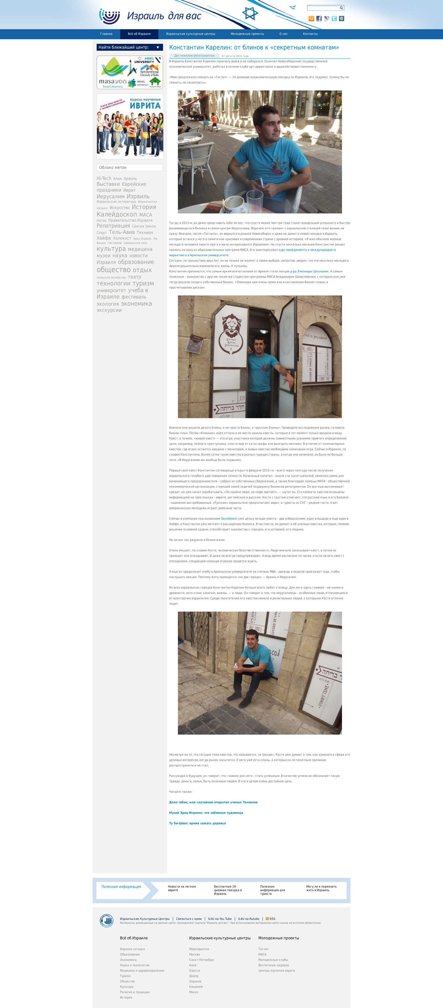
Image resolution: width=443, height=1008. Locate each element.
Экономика (128, 960)
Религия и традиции (135, 992)
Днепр (193, 976)
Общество (127, 981)
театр (134, 277)
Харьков (195, 981)
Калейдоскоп (117, 214)
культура (111, 248)
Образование (130, 954)
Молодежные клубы (273, 960)
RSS (272, 919)
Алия (117, 179)
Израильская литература (116, 201)
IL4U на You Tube (220, 919)
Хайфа (104, 238)
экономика (136, 303)
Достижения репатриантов (194, 55)
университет (111, 290)
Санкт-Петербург (202, 960)
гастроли (115, 243)
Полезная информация (121, 886)
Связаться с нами (189, 919)
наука (120, 255)
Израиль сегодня (132, 949)
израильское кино (135, 243)
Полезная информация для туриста (272, 890)
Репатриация (113, 225)
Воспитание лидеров (273, 965)
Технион (145, 232)
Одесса (194, 970)
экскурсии (109, 310)
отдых (142, 270)
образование (136, 262)
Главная (106, 34)
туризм (143, 283)
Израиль (138, 196)
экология (108, 304)
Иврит (129, 190)
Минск (193, 992)
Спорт (102, 233)
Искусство (120, 207)
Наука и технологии (134, 965)
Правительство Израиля (130, 220)
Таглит (263, 949)
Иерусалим (111, 196)
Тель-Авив (122, 232)
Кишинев (196, 987)
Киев (192, 965)
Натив (101, 220)
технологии (113, 283)
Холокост (122, 238)
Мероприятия (199, 949)
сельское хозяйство (111, 277)
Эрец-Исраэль (142, 238)
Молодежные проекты (247, 34)
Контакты (310, 34)
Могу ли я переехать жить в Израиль (321, 888)
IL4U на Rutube (248, 919)
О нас (283, 34)
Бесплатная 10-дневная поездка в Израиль (228, 890)
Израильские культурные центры (190, 34)
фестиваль (134, 297)
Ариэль (130, 178)
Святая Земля (144, 226)
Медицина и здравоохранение (142, 970)
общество (114, 269)
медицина (140, 249)
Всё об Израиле (139, 34)
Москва (194, 954)
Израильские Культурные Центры (145, 919)
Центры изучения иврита (276, 970)
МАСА (145, 215)
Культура (127, 987)
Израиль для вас (147, 14)
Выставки (108, 184)
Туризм (125, 976)
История (144, 207)
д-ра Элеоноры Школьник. (309, 271)
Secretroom (229, 518)
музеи (103, 255)
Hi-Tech (104, 178)
